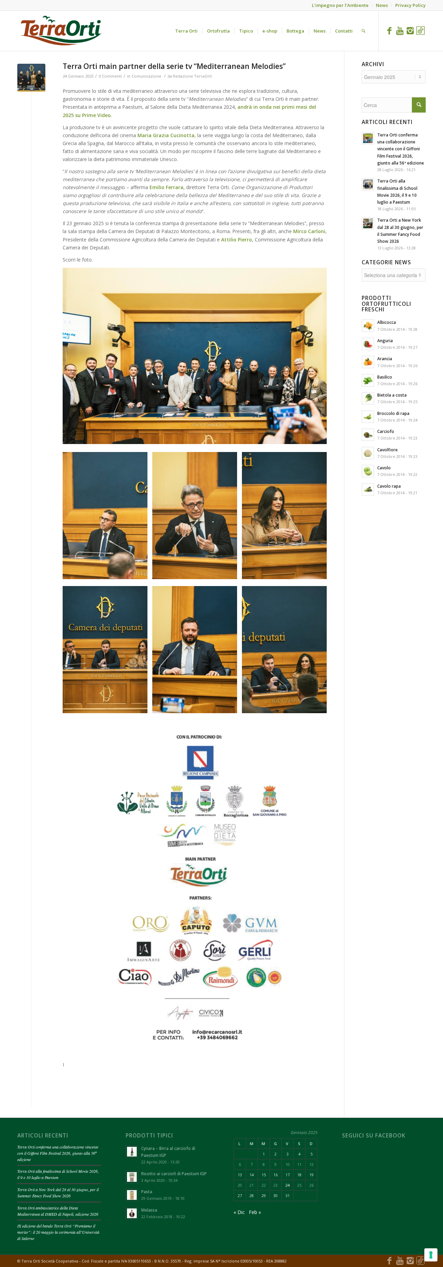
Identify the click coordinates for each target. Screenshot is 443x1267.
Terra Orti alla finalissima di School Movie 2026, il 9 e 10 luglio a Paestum (58, 1174)
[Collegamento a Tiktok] (420, 30)
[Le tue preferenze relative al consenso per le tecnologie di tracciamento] (430, 1254)
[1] (31, 78)
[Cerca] (363, 31)
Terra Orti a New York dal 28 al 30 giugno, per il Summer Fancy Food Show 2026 (58, 1192)
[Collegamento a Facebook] (389, 30)
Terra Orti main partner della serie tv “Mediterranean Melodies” (174, 66)
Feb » (255, 1212)
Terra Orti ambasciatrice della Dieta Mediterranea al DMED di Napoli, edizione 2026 (57, 1211)
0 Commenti (110, 76)
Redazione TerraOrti (192, 76)
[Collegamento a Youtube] (400, 30)
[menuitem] (186, 31)
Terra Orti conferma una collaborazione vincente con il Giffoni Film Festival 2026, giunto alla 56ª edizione (57, 1153)
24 (288, 1185)
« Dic (239, 1212)
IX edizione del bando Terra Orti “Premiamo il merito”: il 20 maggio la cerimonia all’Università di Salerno (58, 1232)
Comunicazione (146, 76)
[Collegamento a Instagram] (410, 30)
